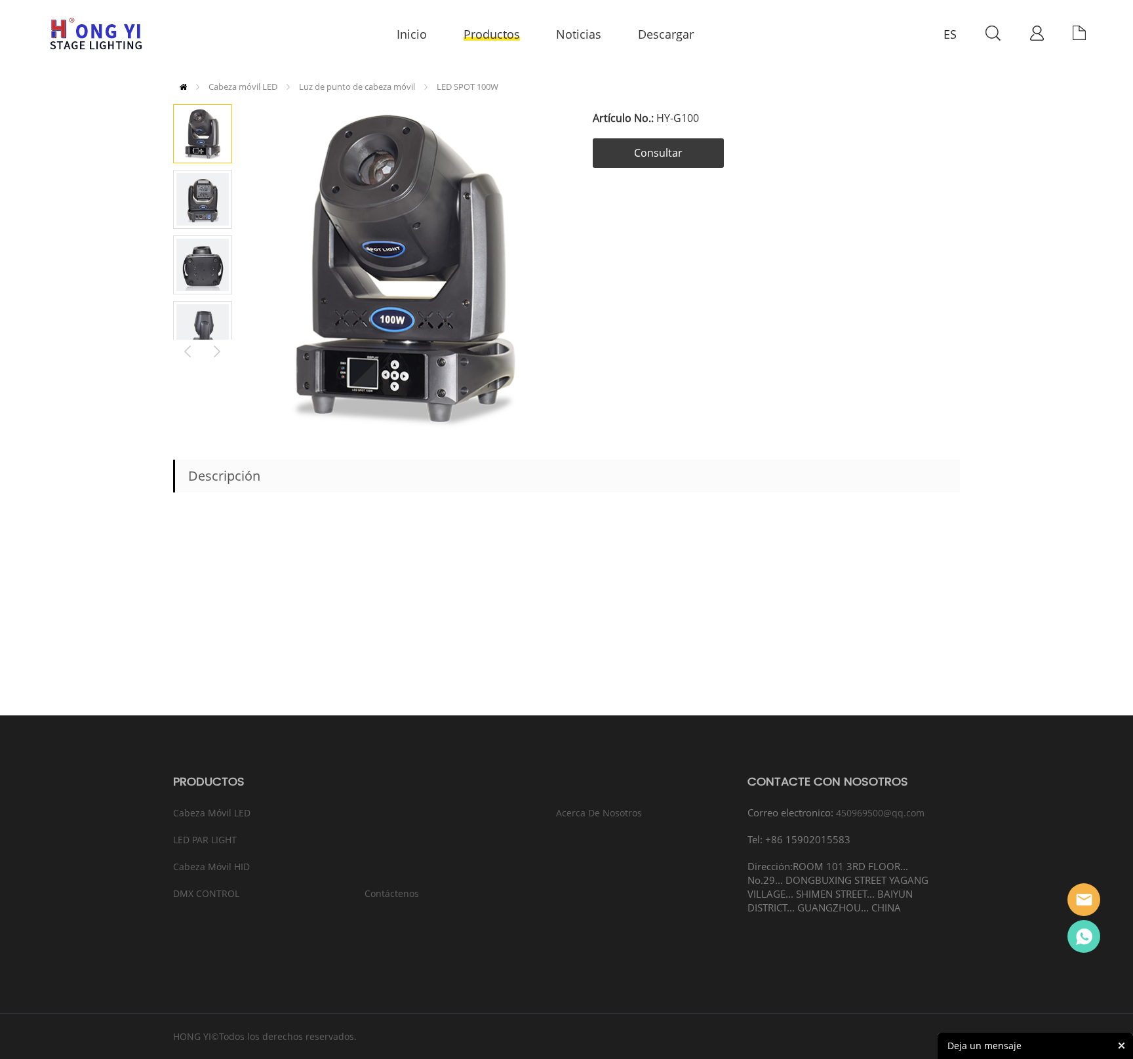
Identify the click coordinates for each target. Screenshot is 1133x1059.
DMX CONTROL (206, 893)
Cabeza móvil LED (243, 86)
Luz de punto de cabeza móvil (357, 86)
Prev (188, 350)
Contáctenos (392, 893)
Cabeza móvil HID (211, 866)
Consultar (658, 153)
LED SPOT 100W (467, 86)
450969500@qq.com (880, 813)
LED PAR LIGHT (205, 839)
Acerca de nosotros (599, 813)
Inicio (183, 87)
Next (217, 350)
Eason (1083, 899)
